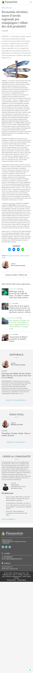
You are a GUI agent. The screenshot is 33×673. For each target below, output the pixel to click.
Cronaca (11, 288)
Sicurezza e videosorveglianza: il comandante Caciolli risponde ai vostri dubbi (16, 513)
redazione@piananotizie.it (14, 559)
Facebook (3, 547)
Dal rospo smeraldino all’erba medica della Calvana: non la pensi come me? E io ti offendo (16, 375)
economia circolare (13, 255)
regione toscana (24, 255)
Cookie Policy (22, 580)
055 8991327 (8, 557)
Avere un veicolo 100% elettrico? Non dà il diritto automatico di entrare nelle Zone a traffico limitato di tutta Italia (18, 498)
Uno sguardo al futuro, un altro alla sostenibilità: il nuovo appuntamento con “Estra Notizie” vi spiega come (19, 324)
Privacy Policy (11, 580)
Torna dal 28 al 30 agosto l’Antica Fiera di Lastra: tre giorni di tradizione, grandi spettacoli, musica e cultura (20, 309)
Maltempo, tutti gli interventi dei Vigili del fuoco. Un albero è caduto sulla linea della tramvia (19, 294)
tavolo (3, 257)
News (4, 8)
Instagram (10, 547)
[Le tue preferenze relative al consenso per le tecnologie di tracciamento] (30, 670)
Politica (9, 8)
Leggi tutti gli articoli (16, 442)
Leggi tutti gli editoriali (15, 400)
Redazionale (12, 317)
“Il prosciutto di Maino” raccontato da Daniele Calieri (18, 339)
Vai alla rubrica (8, 519)
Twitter (6, 547)
